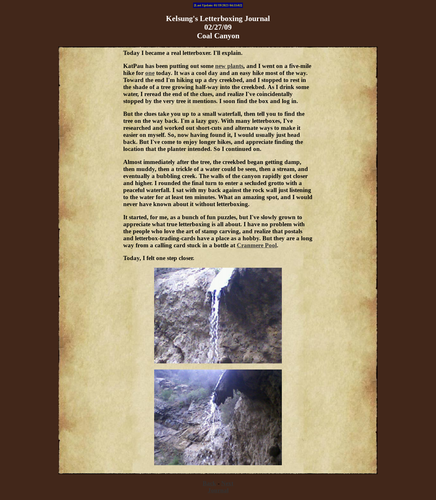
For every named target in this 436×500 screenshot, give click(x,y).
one (149, 73)
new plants (229, 66)
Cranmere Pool (257, 245)
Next (227, 483)
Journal (218, 490)
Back (209, 483)
